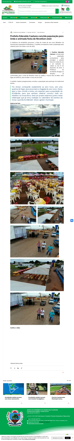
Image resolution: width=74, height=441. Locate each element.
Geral (4, 22)
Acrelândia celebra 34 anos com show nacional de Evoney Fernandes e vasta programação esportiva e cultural (13, 398)
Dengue (40, 22)
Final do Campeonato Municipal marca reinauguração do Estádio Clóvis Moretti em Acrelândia (60, 398)
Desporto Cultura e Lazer (17, 363)
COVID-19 (10, 22)
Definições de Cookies (58, 438)
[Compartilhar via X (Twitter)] (14, 368)
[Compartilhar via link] (21, 368)
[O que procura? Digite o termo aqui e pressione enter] (57, 11)
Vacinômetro (32, 22)
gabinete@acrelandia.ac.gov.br (23, 1)
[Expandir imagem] (35, 120)
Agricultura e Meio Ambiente (51, 22)
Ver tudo (69, 380)
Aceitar (67, 438)
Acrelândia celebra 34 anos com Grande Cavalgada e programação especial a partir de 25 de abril (36, 398)
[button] (14, 18)
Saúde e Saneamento (21, 22)
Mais (62, 22)
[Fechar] (72, 438)
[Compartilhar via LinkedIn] (18, 368)
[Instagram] (66, 2)
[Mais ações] (63, 32)
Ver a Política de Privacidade (28, 439)
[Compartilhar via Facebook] (11, 368)
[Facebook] (68, 2)
